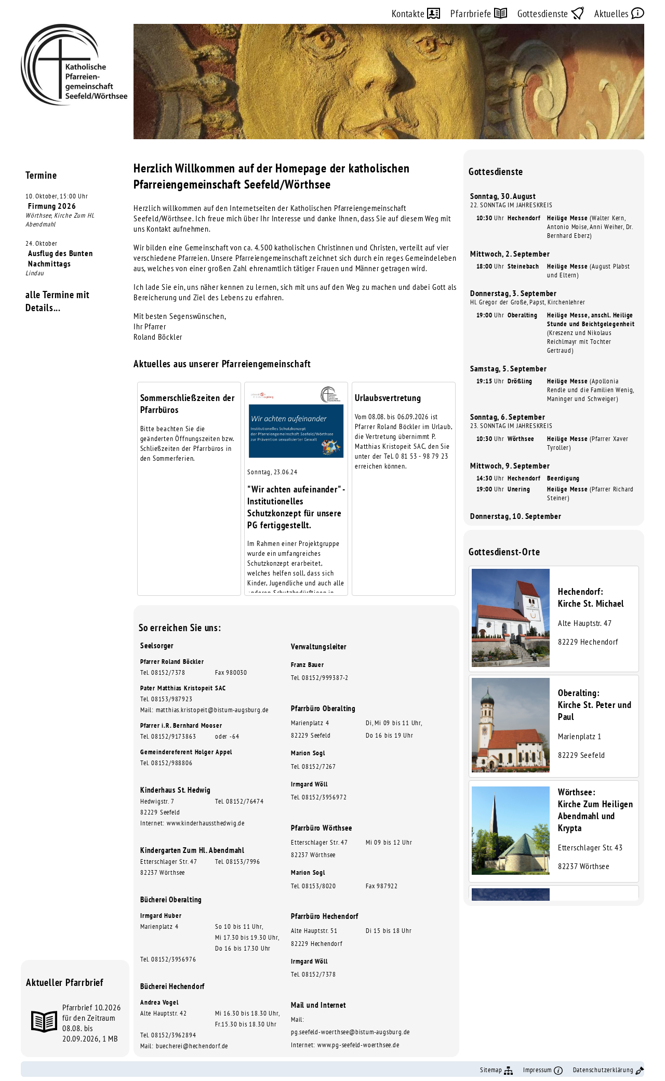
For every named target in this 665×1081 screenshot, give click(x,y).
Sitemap (492, 1069)
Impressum (538, 1069)
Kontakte (409, 13)
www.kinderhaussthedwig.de (206, 823)
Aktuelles (612, 13)
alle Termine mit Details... (57, 301)
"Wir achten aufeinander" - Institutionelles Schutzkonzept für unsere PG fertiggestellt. (296, 507)
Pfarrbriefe (472, 13)
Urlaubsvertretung (388, 398)
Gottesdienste (544, 13)
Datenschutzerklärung (604, 1069)
